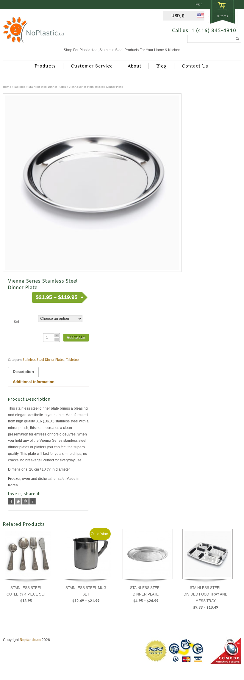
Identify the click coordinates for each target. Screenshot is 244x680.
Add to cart (76, 338)
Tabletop (20, 87)
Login (198, 4)
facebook (11, 501)
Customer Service (92, 66)
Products (45, 66)
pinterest (25, 501)
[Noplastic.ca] (33, 32)
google (32, 501)
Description (23, 372)
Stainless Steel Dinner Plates (47, 87)
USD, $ (177, 15)
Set (16, 322)
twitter (18, 501)
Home (7, 87)
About (134, 66)
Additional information (33, 382)
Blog (161, 66)
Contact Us (195, 66)
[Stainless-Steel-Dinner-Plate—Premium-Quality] (92, 182)
